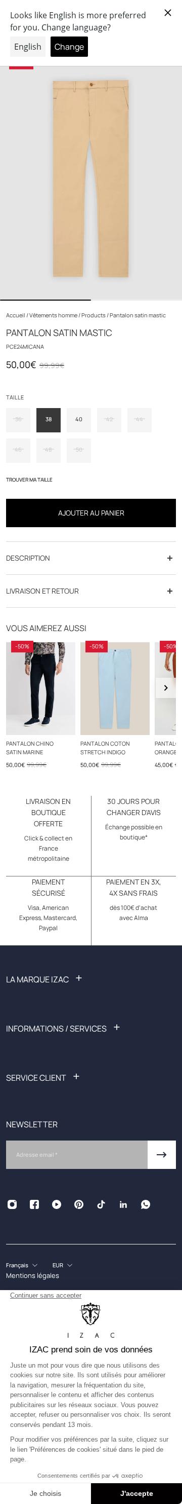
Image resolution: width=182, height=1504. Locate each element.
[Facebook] (34, 1204)
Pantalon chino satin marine (30, 747)
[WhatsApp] (145, 1204)
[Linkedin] (123, 1204)
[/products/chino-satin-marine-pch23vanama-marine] (40, 688)
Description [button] (28, 558)
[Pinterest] (79, 1204)
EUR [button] (58, 1265)
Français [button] (17, 1265)
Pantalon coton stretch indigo (105, 747)
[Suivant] (166, 688)
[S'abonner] (162, 1155)
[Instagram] (12, 1204)
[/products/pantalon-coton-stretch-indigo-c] (115, 688)
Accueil (16, 315)
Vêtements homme (53, 315)
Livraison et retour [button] (42, 591)
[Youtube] (57, 1204)
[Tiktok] (101, 1204)
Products (94, 315)
